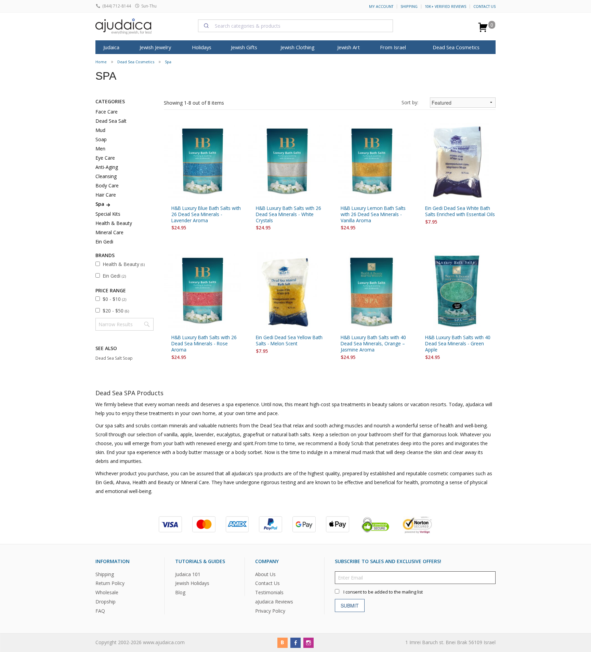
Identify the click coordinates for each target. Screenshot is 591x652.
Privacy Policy (270, 611)
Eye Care (105, 158)
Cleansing (106, 176)
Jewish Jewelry (155, 47)
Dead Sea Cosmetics (456, 47)
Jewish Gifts (244, 47)
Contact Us (484, 6)
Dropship (105, 601)
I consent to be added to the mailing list (383, 592)
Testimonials (269, 592)
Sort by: (410, 102)
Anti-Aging (106, 167)
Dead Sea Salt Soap (114, 358)
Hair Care (105, 194)
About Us (265, 574)
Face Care (106, 111)
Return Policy (109, 583)
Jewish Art (348, 47)
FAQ (100, 611)
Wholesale (106, 592)
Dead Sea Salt (111, 121)
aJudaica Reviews (274, 601)
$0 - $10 (114, 299)
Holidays (201, 47)
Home (101, 61)
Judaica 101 (187, 574)
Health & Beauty (113, 223)
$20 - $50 (116, 310)
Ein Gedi (104, 241)
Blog (180, 592)
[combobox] (295, 25)
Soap (101, 139)
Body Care (107, 185)
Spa (168, 61)
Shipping (409, 6)
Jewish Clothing (297, 47)
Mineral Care (109, 232)
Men (100, 148)
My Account (381, 6)
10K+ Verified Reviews (445, 6)
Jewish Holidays (192, 583)
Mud (100, 130)
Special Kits (107, 214)
